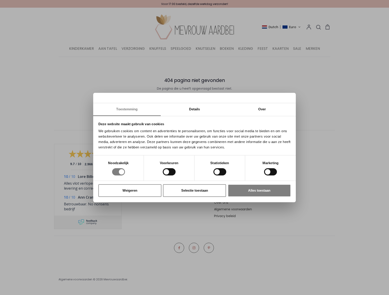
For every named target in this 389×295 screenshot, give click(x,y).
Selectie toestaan (194, 190)
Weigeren (129, 190)
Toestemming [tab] (127, 109)
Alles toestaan (259, 190)
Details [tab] (194, 109)
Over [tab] (262, 109)
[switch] (169, 171)
